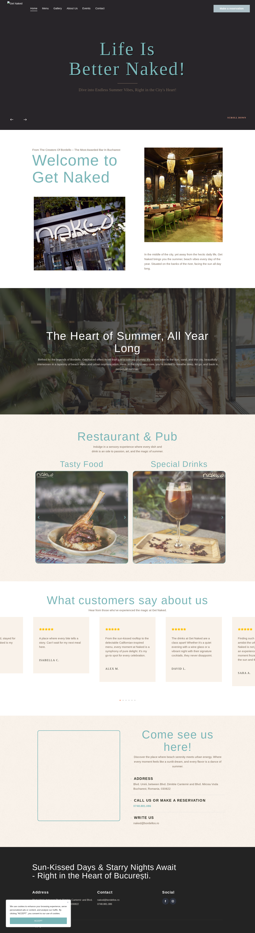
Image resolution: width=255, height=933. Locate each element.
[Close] (68, 902)
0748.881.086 (142, 806)
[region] (38, 913)
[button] (38, 517)
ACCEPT (38, 921)
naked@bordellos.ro (108, 900)
